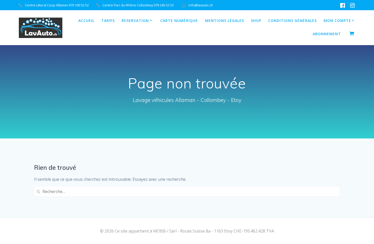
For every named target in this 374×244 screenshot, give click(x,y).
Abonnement (327, 33)
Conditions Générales (292, 20)
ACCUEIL (86, 20)
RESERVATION (135, 20)
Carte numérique (179, 20)
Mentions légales (224, 20)
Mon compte (337, 20)
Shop (256, 20)
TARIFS (108, 20)
